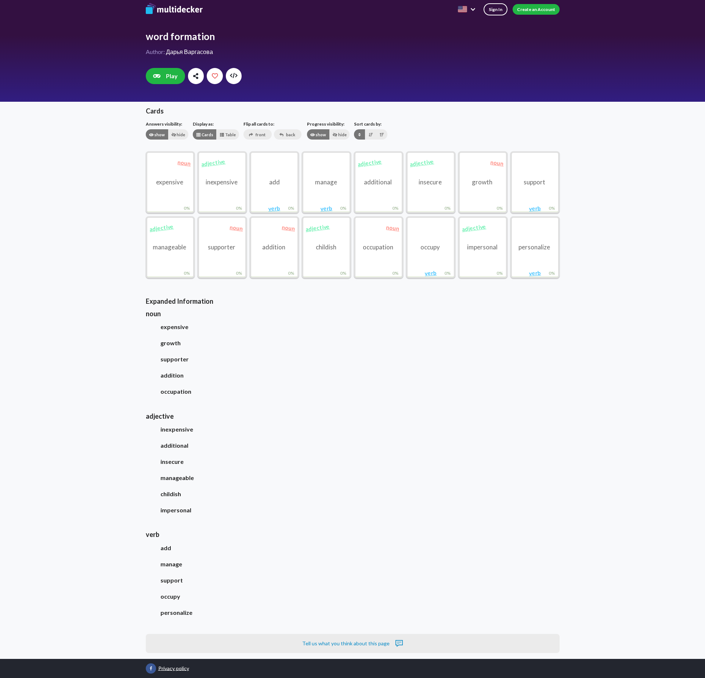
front (260, 134)
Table (230, 134)
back (290, 134)
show (159, 134)
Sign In (495, 9)
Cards (207, 134)
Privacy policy (173, 668)
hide (180, 134)
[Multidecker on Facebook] (151, 668)
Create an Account (536, 9)
